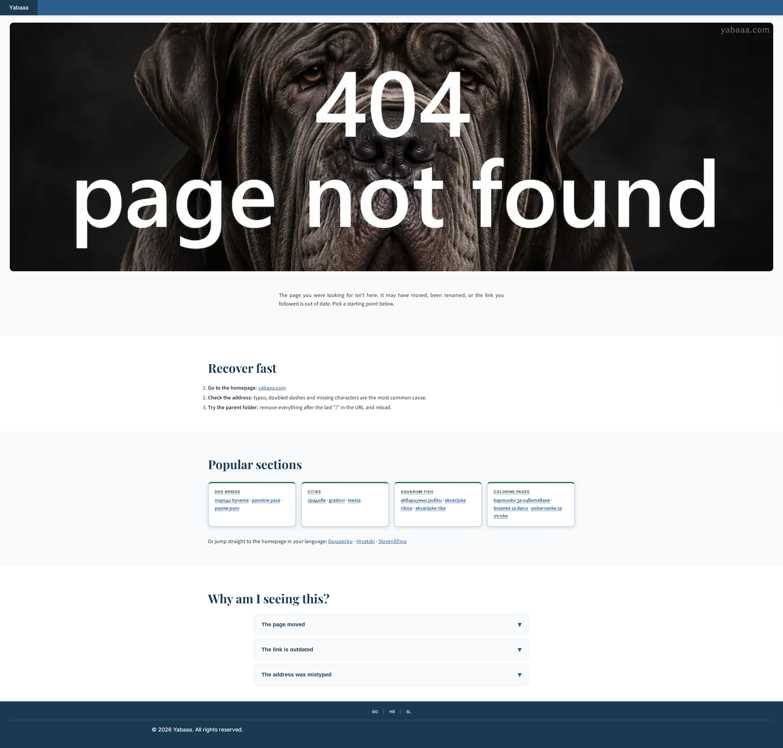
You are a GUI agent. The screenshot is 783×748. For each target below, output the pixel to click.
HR (392, 711)
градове (317, 500)
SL (408, 711)
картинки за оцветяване (522, 500)
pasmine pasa (266, 500)
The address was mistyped (297, 674)
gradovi (337, 500)
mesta (354, 500)
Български (340, 541)
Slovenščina (392, 541)
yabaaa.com (272, 388)
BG (375, 711)
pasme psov (227, 508)
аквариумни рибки (421, 500)
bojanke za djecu (511, 508)
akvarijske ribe (430, 508)
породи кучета (232, 500)
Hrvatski (365, 541)
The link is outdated (287, 649)
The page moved (283, 624)
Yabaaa (18, 7)
